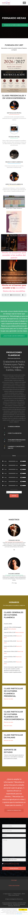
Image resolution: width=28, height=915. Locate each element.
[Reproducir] (3, 461)
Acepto (23, 909)
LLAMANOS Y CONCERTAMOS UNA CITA (16, 447)
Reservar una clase (8, 699)
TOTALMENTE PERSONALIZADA (16, 439)
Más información (19, 913)
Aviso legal (14, 880)
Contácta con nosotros (14, 810)
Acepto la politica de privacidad (11, 863)
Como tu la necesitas (14, 433)
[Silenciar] (21, 461)
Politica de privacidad (14, 885)
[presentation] (4, 428)
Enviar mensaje (14, 868)
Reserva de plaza (12, 629)
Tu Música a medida (14, 426)
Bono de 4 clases (8, 725)
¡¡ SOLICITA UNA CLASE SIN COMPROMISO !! (14, 335)
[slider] (24, 461)
